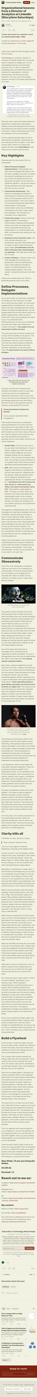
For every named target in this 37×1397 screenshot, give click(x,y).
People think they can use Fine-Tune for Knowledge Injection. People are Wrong (13, 1319)
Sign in (33, 2)
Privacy (16, 1384)
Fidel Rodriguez (7, 58)
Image (24, 734)
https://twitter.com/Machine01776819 (20, 1192)
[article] (18, 1319)
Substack (9, 1393)
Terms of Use (27, 1252)
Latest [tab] (8, 1308)
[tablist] (9, 1287)
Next (31, 1274)
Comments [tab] (6, 1287)
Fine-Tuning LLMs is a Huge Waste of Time (11, 1315)
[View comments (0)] (9, 30)
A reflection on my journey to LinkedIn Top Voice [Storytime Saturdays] (12, 1345)
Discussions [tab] (15, 1308)
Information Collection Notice (20, 1254)
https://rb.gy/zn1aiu (21, 1209)
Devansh (8, 24)
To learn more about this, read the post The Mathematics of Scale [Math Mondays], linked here (18, 381)
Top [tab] (4, 1308)
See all (5, 1360)
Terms (21, 1384)
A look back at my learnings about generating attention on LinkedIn (12, 1350)
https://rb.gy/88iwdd (18, 1213)
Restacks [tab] (13, 1287)
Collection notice (29, 1384)
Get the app (27, 1389)
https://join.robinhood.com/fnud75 (13, 1222)
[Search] (34, 1308)
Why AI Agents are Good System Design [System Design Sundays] (13, 1329)
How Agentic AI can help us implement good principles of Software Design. (13, 1333)
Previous (7, 1274)
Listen (33, 25)
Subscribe (26, 2)
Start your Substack (14, 1389)
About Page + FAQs (18, 37)
